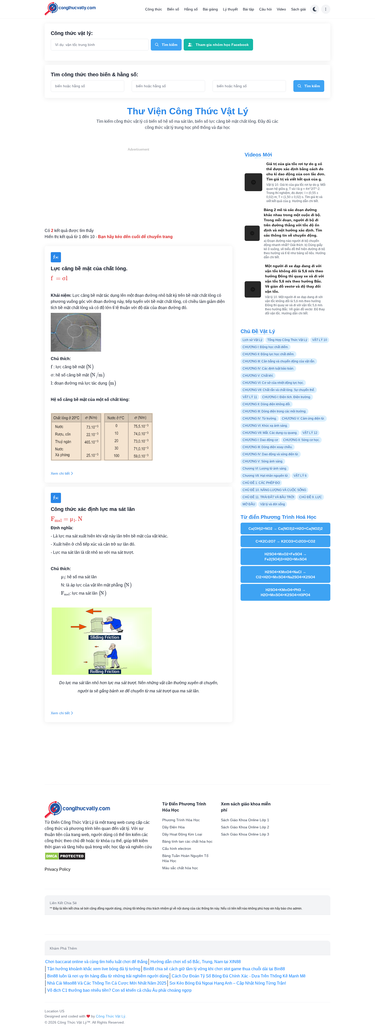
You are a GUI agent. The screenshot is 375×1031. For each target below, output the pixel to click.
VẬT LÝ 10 (319, 340)
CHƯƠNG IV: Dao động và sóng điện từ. (271, 454)
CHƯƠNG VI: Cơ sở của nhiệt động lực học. (273, 383)
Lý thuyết (230, 9)
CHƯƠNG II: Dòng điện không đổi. (267, 404)
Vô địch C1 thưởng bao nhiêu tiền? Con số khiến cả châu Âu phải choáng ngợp (119, 990)
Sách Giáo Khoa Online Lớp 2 (245, 827)
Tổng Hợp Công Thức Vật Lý (287, 340)
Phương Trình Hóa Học (181, 820)
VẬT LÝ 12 (310, 433)
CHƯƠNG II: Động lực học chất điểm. (268, 354)
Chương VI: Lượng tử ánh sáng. (265, 468)
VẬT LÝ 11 (250, 397)
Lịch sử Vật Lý (252, 340)
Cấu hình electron (176, 848)
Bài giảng (210, 9)
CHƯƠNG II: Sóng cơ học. (301, 440)
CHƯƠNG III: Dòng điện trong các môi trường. (274, 411)
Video (281, 9)
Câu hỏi (265, 9)
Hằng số (191, 9)
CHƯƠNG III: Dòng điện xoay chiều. (268, 447)
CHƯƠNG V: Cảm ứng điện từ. (303, 418)
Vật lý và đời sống (272, 504)
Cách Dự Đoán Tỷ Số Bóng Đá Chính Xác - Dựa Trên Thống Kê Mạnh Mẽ (239, 976)
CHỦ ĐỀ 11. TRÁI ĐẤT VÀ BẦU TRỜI (268, 497)
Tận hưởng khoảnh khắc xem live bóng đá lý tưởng (93, 969)
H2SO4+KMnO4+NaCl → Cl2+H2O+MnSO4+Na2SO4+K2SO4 (285, 574)
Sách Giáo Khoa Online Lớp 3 (245, 834)
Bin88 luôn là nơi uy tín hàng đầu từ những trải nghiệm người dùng (108, 976)
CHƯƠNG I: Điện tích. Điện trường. (286, 397)
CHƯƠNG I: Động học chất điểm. (266, 347)
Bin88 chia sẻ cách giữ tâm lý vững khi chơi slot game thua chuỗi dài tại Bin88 (214, 969)
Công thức (153, 9)
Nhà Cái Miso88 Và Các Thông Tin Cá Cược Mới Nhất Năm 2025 (106, 983)
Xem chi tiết (60, 473)
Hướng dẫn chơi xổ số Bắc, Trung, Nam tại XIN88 (196, 962)
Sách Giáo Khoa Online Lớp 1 (245, 820)
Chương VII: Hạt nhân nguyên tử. (266, 475)
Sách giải (298, 9)
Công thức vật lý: (72, 33)
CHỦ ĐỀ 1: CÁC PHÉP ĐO (261, 483)
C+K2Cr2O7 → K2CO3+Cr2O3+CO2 (285, 541)
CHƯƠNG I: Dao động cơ (260, 440)
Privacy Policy (57, 869)
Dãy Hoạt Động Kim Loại (182, 834)
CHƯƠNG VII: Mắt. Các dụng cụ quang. (270, 433)
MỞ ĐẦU (249, 504)
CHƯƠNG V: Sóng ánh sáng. (263, 461)
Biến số (173, 9)
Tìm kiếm (169, 45)
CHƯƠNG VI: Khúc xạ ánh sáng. (265, 425)
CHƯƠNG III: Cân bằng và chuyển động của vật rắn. (279, 361)
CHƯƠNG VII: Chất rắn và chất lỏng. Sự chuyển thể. (279, 390)
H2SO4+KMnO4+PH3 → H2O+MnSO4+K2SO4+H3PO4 (285, 592)
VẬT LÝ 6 (300, 475)
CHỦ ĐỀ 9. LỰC (310, 497)
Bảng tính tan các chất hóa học (187, 841)
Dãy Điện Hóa (173, 827)
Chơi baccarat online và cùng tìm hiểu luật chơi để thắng (96, 962)
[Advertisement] (138, 188)
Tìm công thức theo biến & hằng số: (94, 74)
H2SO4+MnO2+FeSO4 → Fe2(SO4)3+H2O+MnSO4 (286, 556)
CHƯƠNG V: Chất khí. (258, 375)
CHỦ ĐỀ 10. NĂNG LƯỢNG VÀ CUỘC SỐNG (274, 490)
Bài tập (248, 9)
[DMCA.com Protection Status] (65, 856)
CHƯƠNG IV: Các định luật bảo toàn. (268, 368)
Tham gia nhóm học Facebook (222, 45)
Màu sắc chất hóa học (180, 868)
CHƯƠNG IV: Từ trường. (260, 418)
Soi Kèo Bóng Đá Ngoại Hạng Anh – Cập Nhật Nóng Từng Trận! (227, 983)
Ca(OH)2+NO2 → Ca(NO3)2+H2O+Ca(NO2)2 (285, 528)
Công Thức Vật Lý (110, 1016)
